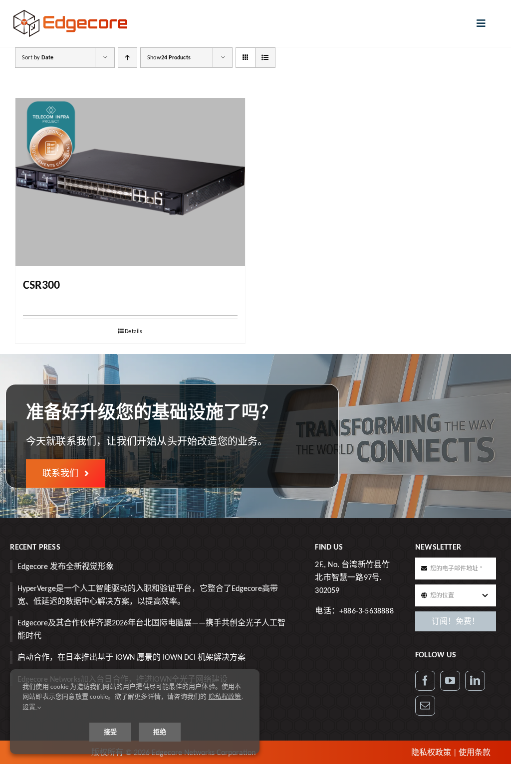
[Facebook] (425, 681)
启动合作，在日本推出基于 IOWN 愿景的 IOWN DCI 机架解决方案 (131, 657)
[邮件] (425, 706)
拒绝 (159, 732)
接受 (110, 732)
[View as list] (265, 57)
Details (133, 331)
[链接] (475, 681)
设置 (29, 707)
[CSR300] (130, 182)
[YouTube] (450, 681)
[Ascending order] (127, 57)
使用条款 (475, 752)
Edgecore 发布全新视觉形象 (65, 566)
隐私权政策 (431, 752)
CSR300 (41, 284)
